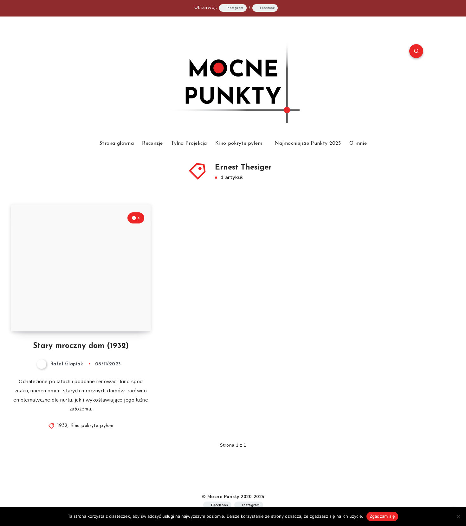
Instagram (235, 8)
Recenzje (152, 143)
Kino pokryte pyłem (238, 143)
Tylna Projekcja (189, 143)
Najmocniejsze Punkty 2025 (308, 143)
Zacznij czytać (125, 312)
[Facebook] (49, 52)
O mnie (358, 143)
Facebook (267, 8)
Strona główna (116, 143)
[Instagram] (64, 52)
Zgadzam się (382, 516)
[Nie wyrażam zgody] (458, 516)
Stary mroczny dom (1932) (81, 346)
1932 (62, 425)
